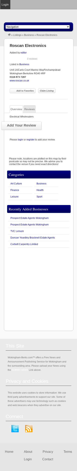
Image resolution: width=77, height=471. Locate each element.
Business (29, 35)
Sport (39, 196)
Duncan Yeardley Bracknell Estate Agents (32, 237)
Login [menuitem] (5, 4)
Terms (68, 451)
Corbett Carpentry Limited (24, 244)
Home (9, 451)
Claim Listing (47, 91)
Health (40, 190)
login (20, 139)
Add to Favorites (25, 91)
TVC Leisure (17, 231)
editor (24, 52)
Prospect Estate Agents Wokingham (29, 218)
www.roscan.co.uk (19, 80)
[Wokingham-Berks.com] (9, 35)
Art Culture (16, 183)
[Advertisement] (38, 289)
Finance (14, 190)
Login (28, 459)
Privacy (48, 451)
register (30, 139)
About (28, 451)
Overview (16, 109)
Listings (17, 35)
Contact (47, 459)
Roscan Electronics (28, 45)
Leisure (14, 196)
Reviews (29, 109)
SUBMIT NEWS (20, 370)
